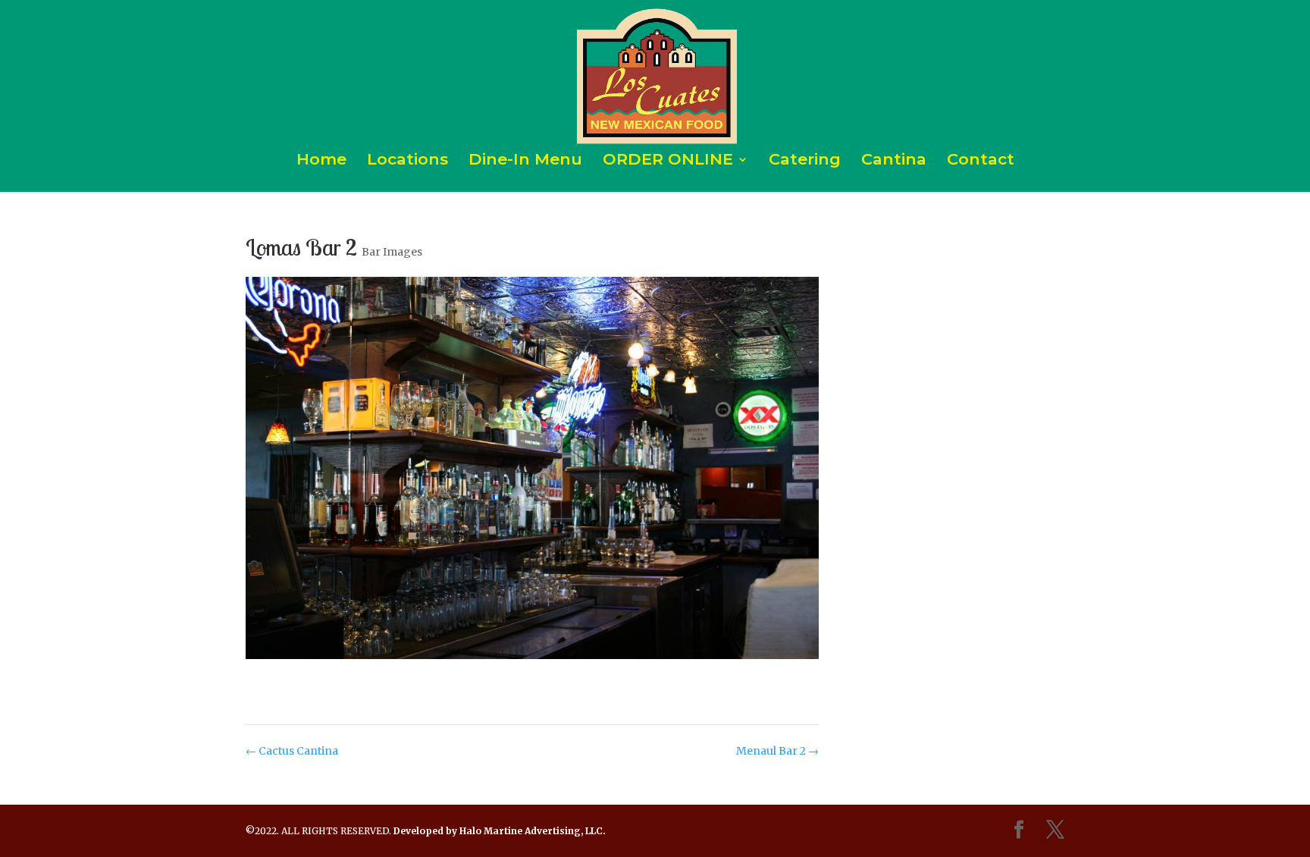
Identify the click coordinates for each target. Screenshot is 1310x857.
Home (321, 161)
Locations (407, 161)
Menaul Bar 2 (777, 751)
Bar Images (392, 252)
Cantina (893, 161)
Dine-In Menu (525, 161)
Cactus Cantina (292, 751)
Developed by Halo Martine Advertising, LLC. (499, 831)
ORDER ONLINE (668, 161)
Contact (980, 161)
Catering (805, 161)
